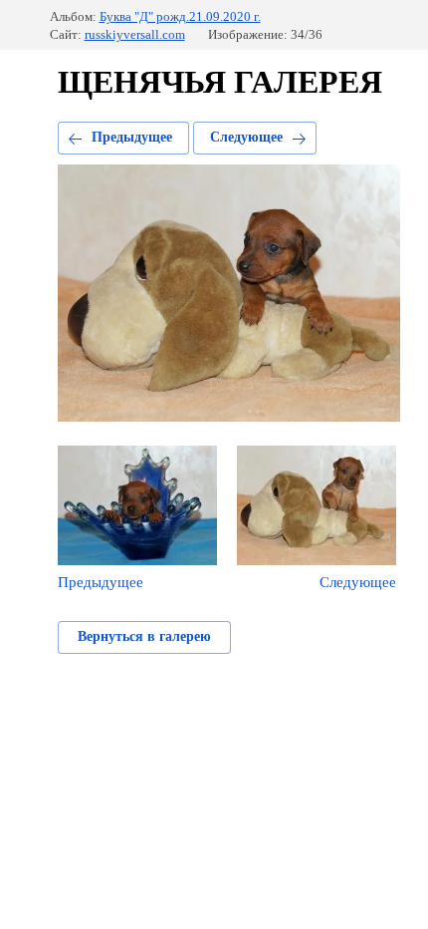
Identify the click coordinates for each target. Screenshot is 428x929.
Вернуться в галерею (144, 636)
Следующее (246, 137)
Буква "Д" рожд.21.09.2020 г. (180, 16)
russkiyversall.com (135, 34)
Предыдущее (132, 137)
